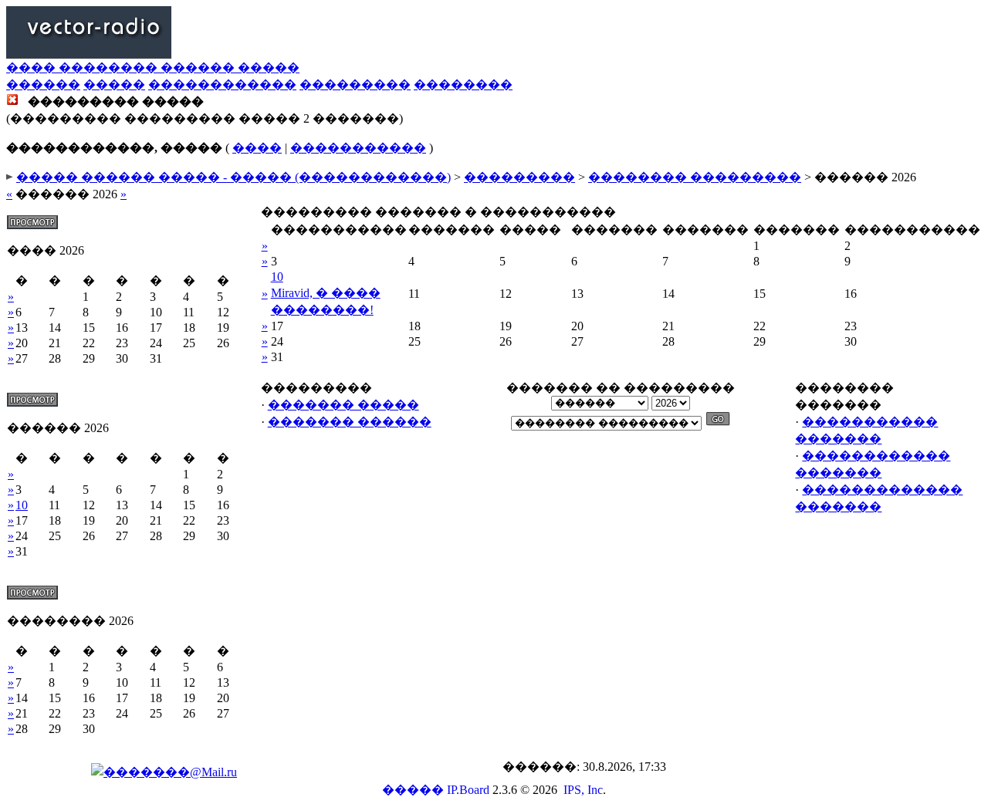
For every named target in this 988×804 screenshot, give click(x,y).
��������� (355, 84)
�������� (463, 84)
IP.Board (468, 789)
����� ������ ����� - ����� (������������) (233, 177)
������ (43, 84)
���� (257, 147)
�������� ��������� (694, 177)
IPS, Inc (583, 789)
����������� (358, 147)
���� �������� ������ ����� (152, 67)
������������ (222, 84)
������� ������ (349, 421)
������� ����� (343, 404)
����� (114, 84)
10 (21, 505)
